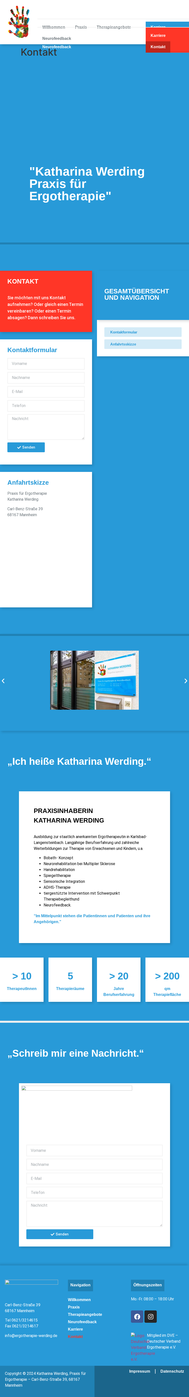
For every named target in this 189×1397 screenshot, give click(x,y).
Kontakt (158, 47)
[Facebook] (137, 1316)
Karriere (158, 35)
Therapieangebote (114, 35)
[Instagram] (150, 1316)
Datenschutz (172, 1371)
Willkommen (53, 35)
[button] (3, 681)
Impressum (139, 1371)
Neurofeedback (56, 47)
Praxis (81, 35)
